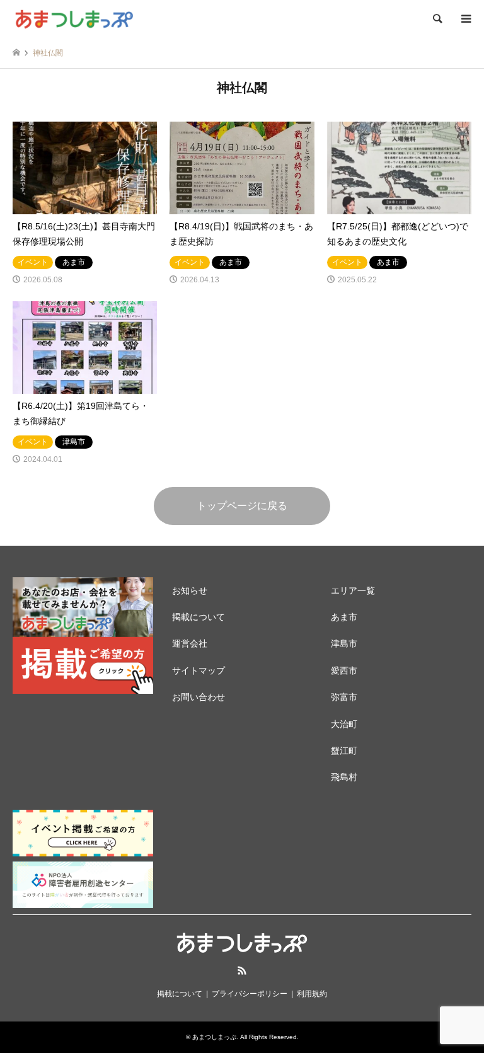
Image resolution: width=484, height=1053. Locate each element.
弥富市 (344, 697)
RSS (242, 970)
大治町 (344, 724)
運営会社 (189, 643)
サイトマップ (198, 670)
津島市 (344, 643)
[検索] (437, 19)
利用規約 (312, 993)
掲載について (198, 617)
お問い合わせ (198, 697)
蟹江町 (344, 750)
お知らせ (189, 590)
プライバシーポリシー (249, 993)
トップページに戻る (242, 505)
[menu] (465, 19)
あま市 (344, 617)
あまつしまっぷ (214, 1036)
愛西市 (344, 670)
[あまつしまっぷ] (74, 18)
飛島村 (344, 777)
